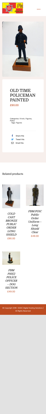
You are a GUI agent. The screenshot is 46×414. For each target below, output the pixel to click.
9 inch (22, 119)
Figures (29, 119)
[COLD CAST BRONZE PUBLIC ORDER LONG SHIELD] (11, 186)
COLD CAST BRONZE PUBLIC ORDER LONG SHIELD (11, 224)
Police (12, 121)
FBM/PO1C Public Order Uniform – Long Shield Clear (35, 222)
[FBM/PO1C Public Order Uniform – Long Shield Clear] (35, 186)
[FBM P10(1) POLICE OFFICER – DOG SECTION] (11, 253)
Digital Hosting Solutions (33, 308)
